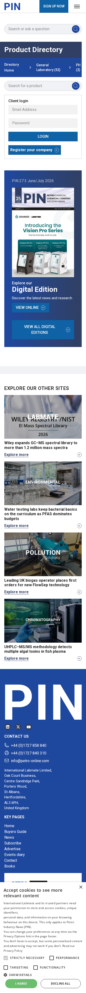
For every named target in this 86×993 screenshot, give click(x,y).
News (9, 837)
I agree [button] (21, 983)
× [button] (80, 887)
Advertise (12, 849)
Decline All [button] (60, 983)
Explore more (16, 454)
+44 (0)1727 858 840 (28, 745)
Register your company (31, 150)
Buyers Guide (15, 831)
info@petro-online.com (30, 761)
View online (27, 307)
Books (9, 866)
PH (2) (78, 67)
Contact (10, 860)
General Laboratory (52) (48, 67)
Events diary (14, 854)
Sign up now (53, 6)
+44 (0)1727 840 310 (28, 753)
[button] (6, 958)
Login (43, 136)
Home (9, 826)
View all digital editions (39, 329)
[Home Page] (12, 6)
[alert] (43, 937)
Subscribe (12, 843)
